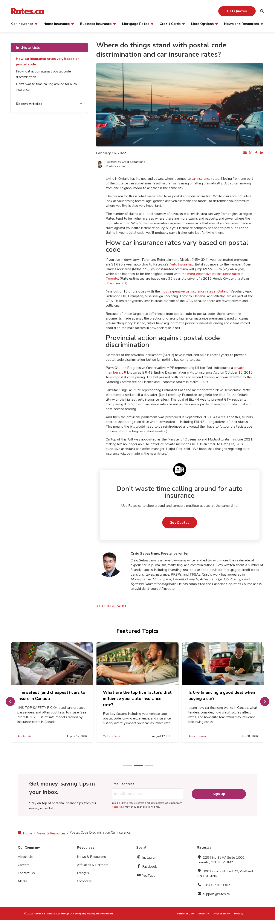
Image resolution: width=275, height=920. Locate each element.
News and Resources (241, 23)
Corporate (84, 881)
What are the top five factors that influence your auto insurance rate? (137, 698)
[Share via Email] (244, 153)
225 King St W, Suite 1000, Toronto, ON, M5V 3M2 (221, 860)
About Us (25, 856)
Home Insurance (56, 23)
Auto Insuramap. (182, 264)
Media (22, 881)
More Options (202, 23)
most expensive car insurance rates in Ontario (195, 291)
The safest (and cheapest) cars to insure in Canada (51, 695)
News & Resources (51, 833)
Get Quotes (237, 11)
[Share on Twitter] (250, 153)
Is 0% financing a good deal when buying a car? (221, 695)
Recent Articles (29, 103)
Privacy (238, 913)
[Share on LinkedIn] (261, 153)
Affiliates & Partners (92, 865)
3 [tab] (147, 766)
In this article (28, 47)
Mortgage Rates (135, 23)
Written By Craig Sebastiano (125, 162)
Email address (123, 784)
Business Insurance (96, 23)
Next (264, 701)
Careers (23, 865)
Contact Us (26, 873)
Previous (10, 701)
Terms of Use (185, 913)
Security (203, 913)
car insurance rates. (206, 178)
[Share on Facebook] (255, 153)
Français (83, 873)
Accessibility (221, 913)
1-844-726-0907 (216, 885)
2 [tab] (136, 766)
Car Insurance (22, 23)
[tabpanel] (52, 692)
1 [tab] (125, 766)
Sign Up (218, 794)
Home (27, 833)
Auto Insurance (111, 606)
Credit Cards (170, 23)
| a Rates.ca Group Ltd (60, 913)
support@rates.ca (216, 894)
